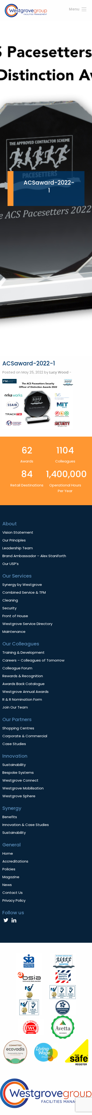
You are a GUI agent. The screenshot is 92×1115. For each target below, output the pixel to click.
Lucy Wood (58, 372)
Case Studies (14, 743)
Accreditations (15, 861)
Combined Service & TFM (24, 592)
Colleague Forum (17, 668)
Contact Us (12, 892)
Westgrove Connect (20, 780)
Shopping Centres (18, 728)
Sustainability (14, 764)
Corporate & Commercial (24, 735)
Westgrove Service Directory (27, 623)
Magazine (10, 876)
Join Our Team (15, 707)
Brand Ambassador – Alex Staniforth (34, 555)
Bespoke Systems (18, 772)
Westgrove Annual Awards (25, 691)
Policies (8, 869)
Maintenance (13, 631)
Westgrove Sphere (18, 795)
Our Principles (14, 540)
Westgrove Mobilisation (23, 788)
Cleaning (10, 600)
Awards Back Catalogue (23, 683)
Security (9, 608)
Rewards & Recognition (22, 675)
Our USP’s (10, 563)
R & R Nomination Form (22, 699)
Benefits (9, 816)
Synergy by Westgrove (22, 584)
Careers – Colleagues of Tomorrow (33, 660)
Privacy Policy (13, 900)
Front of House (15, 615)
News (7, 884)
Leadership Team (17, 548)
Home (7, 853)
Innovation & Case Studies (25, 824)
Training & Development (23, 652)
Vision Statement (17, 532)
